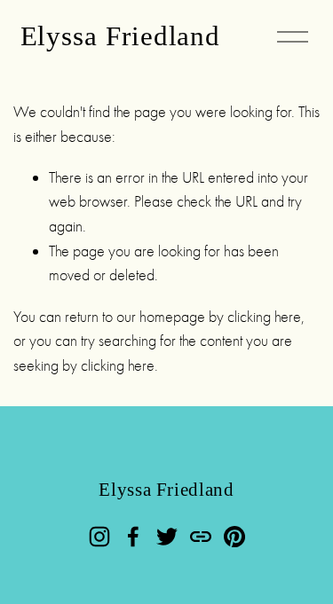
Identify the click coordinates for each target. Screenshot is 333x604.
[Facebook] (133, 536)
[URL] (200, 536)
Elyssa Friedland (120, 36)
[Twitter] (167, 536)
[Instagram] (99, 536)
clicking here (264, 316)
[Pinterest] (234, 536)
